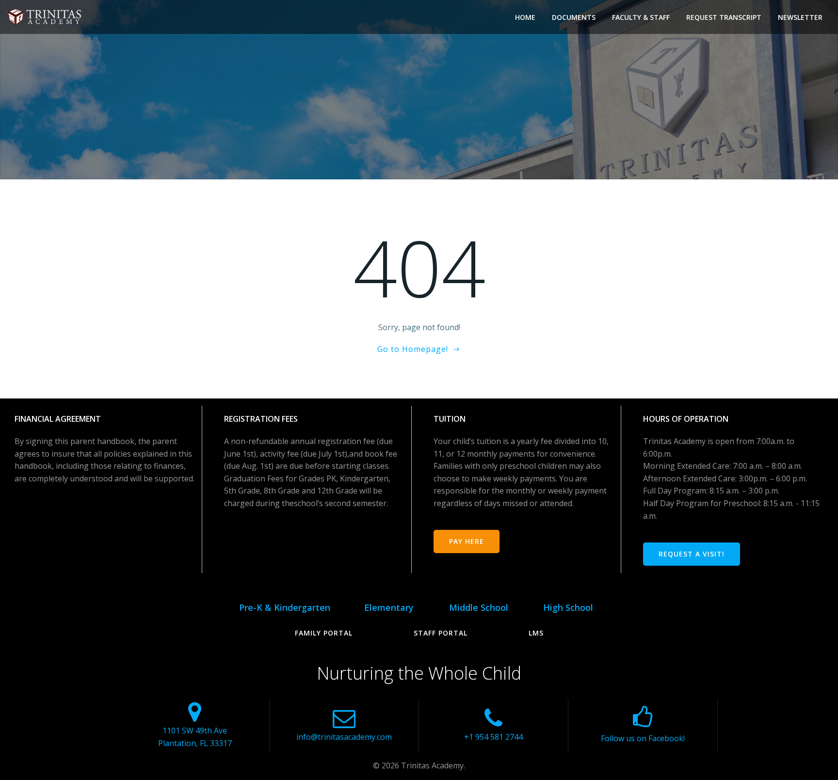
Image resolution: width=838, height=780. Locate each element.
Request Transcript (723, 17)
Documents (574, 17)
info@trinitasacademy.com (344, 737)
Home (525, 17)
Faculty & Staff (641, 17)
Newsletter (800, 17)
